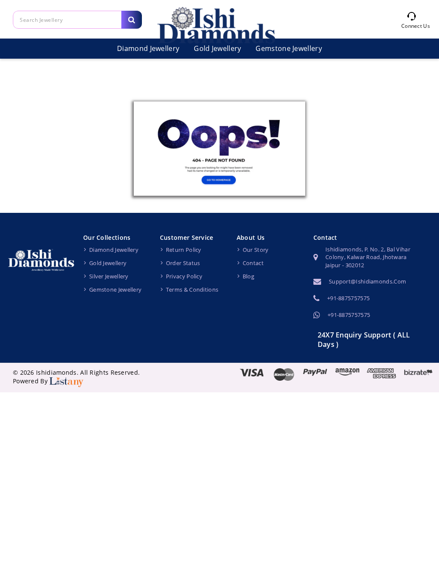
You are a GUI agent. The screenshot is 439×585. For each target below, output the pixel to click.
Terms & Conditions (192, 289)
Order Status (183, 263)
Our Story (256, 250)
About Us (251, 237)
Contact (253, 263)
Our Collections (107, 237)
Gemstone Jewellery (289, 48)
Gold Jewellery (107, 263)
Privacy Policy (184, 276)
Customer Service (186, 237)
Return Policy (183, 250)
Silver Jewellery (109, 276)
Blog (248, 276)
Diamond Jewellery (148, 48)
